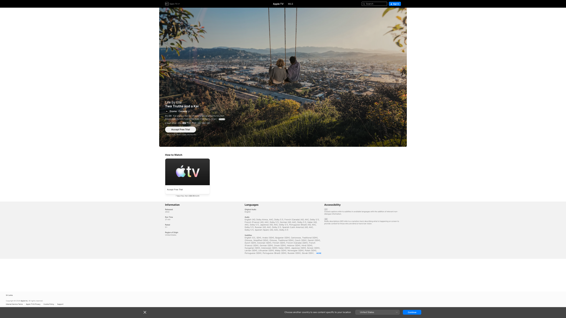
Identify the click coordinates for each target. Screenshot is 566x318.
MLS (290, 3)
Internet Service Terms (14, 304)
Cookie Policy (48, 304)
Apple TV (278, 3)
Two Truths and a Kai (283, 77)
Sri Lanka (9, 295)
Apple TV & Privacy (33, 304)
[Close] (145, 312)
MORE (221, 119)
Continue (412, 312)
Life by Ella (173, 102)
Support (60, 304)
